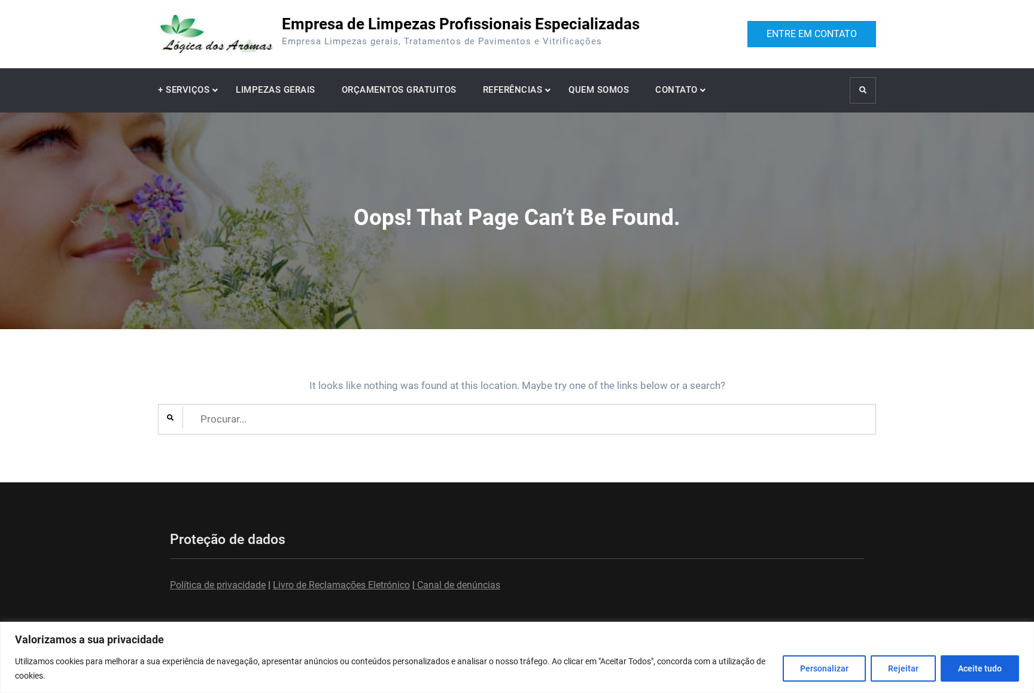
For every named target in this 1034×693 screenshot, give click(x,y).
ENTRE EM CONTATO (812, 33)
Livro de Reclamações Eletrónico (341, 585)
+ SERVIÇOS (183, 89)
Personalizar (824, 668)
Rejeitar (903, 668)
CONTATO (676, 89)
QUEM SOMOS (598, 89)
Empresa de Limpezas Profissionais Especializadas (461, 24)
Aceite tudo (980, 668)
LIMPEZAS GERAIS (275, 89)
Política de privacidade (218, 585)
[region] (517, 657)
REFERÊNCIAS (513, 89)
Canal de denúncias (457, 585)
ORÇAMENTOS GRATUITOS (399, 89)
